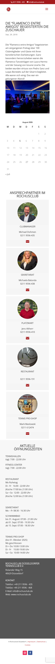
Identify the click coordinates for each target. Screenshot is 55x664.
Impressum (31, 642)
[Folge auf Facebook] (30, 653)
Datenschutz (41, 642)
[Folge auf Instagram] (25, 653)
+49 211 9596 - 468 (23, 587)
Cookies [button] (27, 645)
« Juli (7, 174)
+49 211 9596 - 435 (23, 584)
